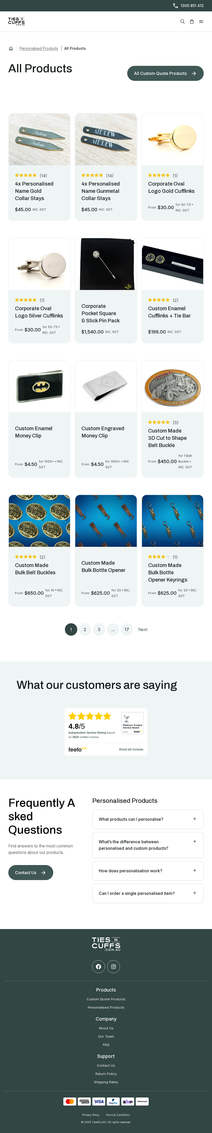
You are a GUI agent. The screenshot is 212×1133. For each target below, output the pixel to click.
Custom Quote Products (106, 999)
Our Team (106, 1036)
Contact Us (106, 1065)
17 (127, 629)
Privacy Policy (91, 1114)
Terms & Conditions (118, 1114)
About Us (106, 1028)
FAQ (106, 1045)
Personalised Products (39, 48)
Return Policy (106, 1074)
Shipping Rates (106, 1082)
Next (142, 629)
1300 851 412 (192, 5)
